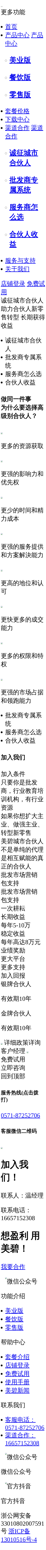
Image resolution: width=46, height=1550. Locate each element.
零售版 (14, 1327)
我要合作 (13, 1266)
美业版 (14, 1310)
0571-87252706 (20, 1115)
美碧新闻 (17, 1390)
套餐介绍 (17, 1356)
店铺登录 (13, 283)
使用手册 (17, 1382)
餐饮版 (14, 1319)
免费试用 (17, 1373)
